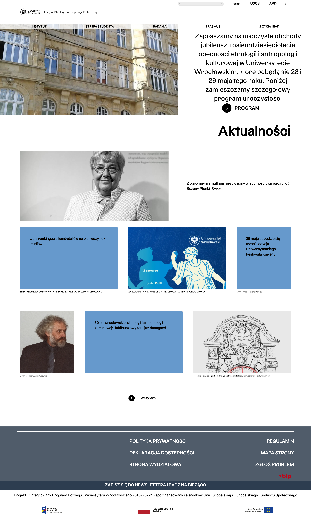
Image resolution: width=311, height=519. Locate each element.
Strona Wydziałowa (155, 465)
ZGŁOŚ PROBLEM (274, 465)
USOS (255, 3)
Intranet (235, 3)
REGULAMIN (280, 441)
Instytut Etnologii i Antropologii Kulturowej (70, 12)
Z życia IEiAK (269, 26)
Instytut (39, 26)
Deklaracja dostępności (161, 453)
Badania (160, 26)
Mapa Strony (277, 453)
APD (273, 3)
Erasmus (213, 26)
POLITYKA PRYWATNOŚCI (158, 441)
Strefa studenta (100, 26)
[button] (2, 69)
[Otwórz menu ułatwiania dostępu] (287, 4)
